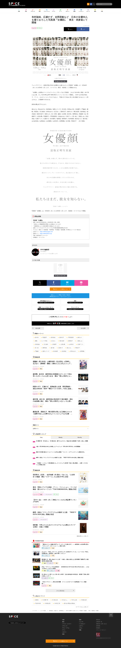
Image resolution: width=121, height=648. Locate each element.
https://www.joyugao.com (46, 231)
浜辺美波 (64, 351)
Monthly (80, 437)
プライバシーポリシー (101, 630)
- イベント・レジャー (66, 623)
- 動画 (80, 619)
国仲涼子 (61, 337)
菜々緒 (37, 348)
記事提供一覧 (99, 621)
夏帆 (36, 341)
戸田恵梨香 (71, 337)
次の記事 (83, 328)
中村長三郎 (57, 603)
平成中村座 (38, 603)
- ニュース (81, 621)
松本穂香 (55, 351)
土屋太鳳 (62, 344)
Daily (41, 437)
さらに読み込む (60, 590)
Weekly (60, 437)
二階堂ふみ (79, 341)
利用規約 (98, 627)
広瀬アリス (80, 344)
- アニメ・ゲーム (65, 627)
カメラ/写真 (44, 341)
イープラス (34, 610)
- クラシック (64, 625)
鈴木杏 (37, 337)
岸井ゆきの (73, 351)
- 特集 (80, 630)
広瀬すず (60, 348)
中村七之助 (74, 600)
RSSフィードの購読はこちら (61, 289)
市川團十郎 (45, 600)
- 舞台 (63, 621)
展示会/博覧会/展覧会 (69, 603)
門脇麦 (37, 351)
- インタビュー (82, 623)
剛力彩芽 (62, 341)
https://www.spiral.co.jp (46, 233)
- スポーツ (64, 632)
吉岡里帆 (82, 351)
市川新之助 (55, 600)
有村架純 (37, 344)
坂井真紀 (53, 337)
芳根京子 (77, 348)
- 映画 (63, 634)
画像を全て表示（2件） (61, 81)
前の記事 (38, 328)
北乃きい (53, 341)
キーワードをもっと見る (81, 607)
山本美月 (71, 344)
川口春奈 (46, 344)
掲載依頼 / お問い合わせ (101, 623)
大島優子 (54, 344)
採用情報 (98, 625)
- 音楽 (63, 619)
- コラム (80, 627)
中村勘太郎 (47, 603)
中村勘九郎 (84, 600)
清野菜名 (44, 348)
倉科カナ (79, 337)
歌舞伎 (37, 600)
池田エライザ (45, 351)
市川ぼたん (64, 600)
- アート (63, 630)
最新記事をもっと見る (82, 536)
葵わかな (69, 348)
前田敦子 (70, 341)
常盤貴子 (44, 337)
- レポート (81, 625)
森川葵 (52, 348)
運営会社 (98, 619)
